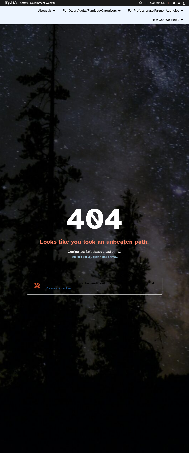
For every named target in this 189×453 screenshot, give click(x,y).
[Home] (11, 3)
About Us (44, 10)
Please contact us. (59, 288)
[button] (143, 3)
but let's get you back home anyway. (95, 257)
